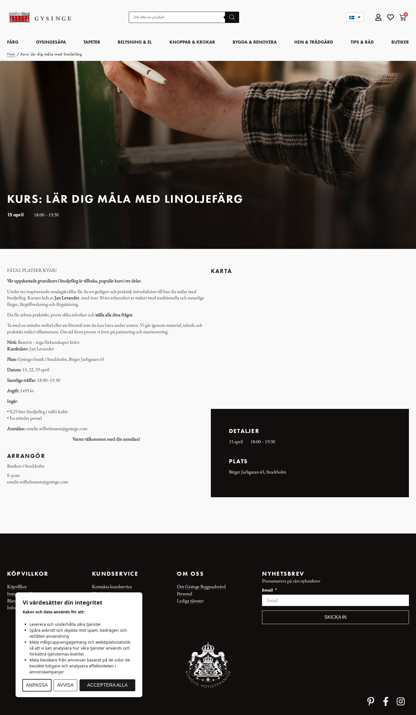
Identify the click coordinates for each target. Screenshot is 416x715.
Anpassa (37, 685)
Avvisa (65, 685)
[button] (354, 17)
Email (268, 590)
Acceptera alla (107, 685)
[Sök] (232, 17)
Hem (11, 54)
